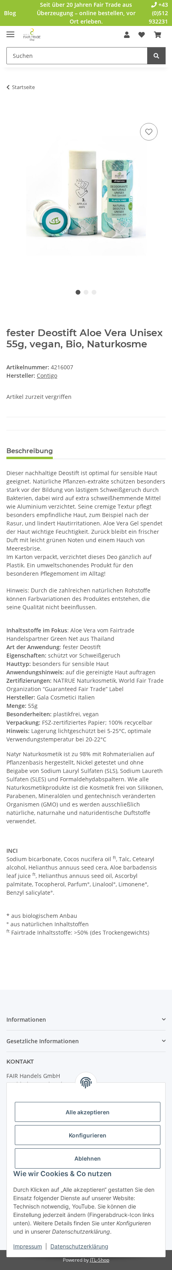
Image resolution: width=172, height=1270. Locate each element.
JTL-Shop (99, 1259)
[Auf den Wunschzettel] (149, 132)
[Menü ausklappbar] (10, 31)
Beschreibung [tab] (29, 451)
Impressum (27, 1246)
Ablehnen (87, 1158)
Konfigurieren (87, 1135)
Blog (10, 13)
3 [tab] (94, 292)
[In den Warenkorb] (12, 112)
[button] (127, 35)
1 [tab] (78, 292)
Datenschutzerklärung (79, 1246)
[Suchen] (156, 55)
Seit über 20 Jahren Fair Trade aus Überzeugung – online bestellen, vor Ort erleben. (86, 13)
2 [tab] (86, 292)
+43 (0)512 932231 (158, 13)
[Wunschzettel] (141, 35)
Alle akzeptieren (88, 1112)
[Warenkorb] (158, 35)
